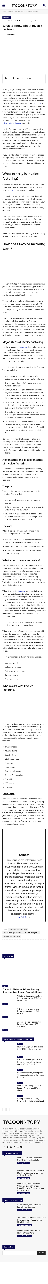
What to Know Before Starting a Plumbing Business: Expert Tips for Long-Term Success (30, 1172)
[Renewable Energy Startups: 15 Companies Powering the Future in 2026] (8, 1074)
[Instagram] (7, 1147)
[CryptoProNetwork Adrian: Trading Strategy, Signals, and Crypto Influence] (24, 972)
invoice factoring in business (12, 933)
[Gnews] (21, 1147)
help (13, 190)
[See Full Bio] (29, 917)
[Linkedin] (11, 1147)
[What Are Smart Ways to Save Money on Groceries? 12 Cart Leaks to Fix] (8, 1000)
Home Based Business (25, 1210)
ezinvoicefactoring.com (12, 123)
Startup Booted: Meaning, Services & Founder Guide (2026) (31, 1099)
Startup (20, 1044)
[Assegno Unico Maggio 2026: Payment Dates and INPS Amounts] (8, 1026)
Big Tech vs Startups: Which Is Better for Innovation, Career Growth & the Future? (29, 1062)
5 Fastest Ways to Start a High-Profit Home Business (30, 1205)
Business (10, 11)
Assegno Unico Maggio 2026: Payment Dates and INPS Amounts (29, 1024)
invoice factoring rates (31, 933)
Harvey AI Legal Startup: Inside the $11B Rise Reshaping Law (30, 1048)
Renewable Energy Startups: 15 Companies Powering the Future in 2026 (30, 1075)
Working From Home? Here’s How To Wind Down (29, 1231)
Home (4, 11)
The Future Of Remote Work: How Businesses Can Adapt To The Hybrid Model (31, 1219)
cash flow (37, 103)
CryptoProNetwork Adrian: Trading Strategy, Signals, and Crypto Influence (22, 990)
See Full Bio (22, 917)
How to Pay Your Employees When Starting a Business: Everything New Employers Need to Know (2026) (30, 1187)
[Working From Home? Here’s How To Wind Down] (8, 1235)
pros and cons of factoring (12, 936)
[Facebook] (4, 1147)
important (23, 347)
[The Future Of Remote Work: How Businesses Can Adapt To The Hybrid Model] (8, 1222)
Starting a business (24, 1163)
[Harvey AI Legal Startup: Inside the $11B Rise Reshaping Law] (8, 1048)
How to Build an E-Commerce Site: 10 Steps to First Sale (29, 1159)
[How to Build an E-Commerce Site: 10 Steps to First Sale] (8, 1162)
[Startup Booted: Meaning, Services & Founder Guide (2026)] (8, 1100)
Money (5, 986)
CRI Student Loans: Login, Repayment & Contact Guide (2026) (29, 1011)
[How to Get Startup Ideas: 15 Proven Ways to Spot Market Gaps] (8, 1087)
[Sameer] (4, 34)
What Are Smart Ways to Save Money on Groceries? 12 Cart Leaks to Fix (29, 998)
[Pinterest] (14, 1147)
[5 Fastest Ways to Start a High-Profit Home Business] (8, 1209)
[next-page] (7, 1109)
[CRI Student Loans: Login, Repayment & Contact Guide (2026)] (8, 1013)
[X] (18, 1147)
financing (21, 591)
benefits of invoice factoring (18, 929)
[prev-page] (4, 1109)
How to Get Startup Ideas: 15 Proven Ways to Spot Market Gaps (29, 1087)
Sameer (12, 35)
